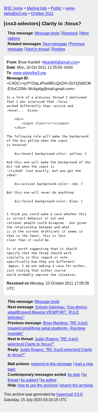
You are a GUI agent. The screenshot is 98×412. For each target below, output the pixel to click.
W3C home (13, 8)
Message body (47, 33)
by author (49, 380)
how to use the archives (38, 385)
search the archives (76, 385)
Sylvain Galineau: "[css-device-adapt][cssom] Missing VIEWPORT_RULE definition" (48, 312)
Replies (58, 49)
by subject (29, 380)
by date (74, 375)
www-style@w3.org (29, 73)
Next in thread (37, 49)
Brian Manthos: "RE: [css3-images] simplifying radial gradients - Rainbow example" (48, 328)
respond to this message (51, 364)
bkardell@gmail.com (60, 62)
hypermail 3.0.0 (69, 394)
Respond (70, 33)
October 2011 (42, 13)
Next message (55, 44)
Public (56, 8)
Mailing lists (37, 8)
